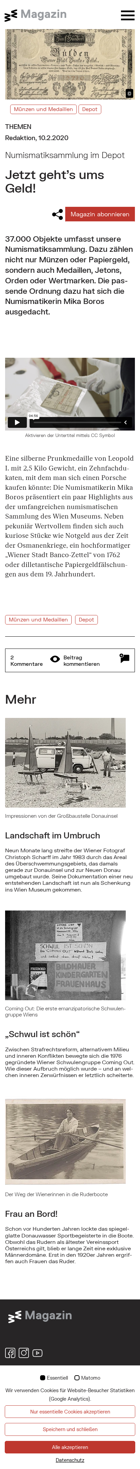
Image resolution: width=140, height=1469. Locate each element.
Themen (18, 126)
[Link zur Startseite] (39, 15)
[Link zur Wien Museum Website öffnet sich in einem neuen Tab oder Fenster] (40, 1316)
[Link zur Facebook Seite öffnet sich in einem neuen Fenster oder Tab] (10, 1353)
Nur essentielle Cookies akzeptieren (70, 1412)
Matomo (90, 1377)
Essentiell (57, 1377)
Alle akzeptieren (70, 1447)
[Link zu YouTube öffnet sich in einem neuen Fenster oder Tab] (37, 1353)
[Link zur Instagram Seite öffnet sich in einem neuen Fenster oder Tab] (24, 1353)
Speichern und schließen (70, 1429)
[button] (70, 660)
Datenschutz (70, 1460)
